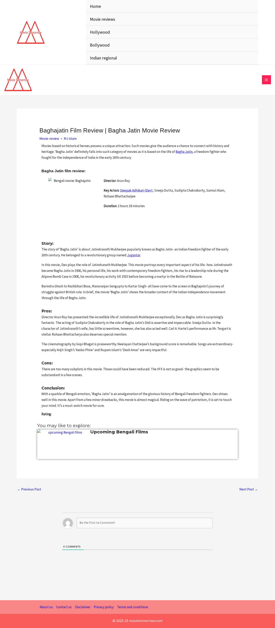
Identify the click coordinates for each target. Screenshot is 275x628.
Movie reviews (102, 19)
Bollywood (100, 45)
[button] (80, 32)
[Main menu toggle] (266, 79)
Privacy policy (104, 607)
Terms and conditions (132, 607)
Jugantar (133, 255)
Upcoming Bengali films (119, 432)
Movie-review (49, 138)
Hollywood (100, 32)
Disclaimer (82, 607)
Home (95, 6)
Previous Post (29, 489)
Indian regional (103, 58)
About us (46, 607)
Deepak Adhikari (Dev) (136, 190)
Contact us (64, 607)
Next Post (248, 489)
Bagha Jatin (184, 151)
